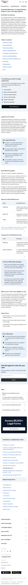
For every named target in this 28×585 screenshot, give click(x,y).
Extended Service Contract (9, 457)
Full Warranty (6, 493)
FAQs (4, 69)
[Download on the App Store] (6, 572)
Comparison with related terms (10, 53)
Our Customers (5, 539)
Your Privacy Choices (5, 581)
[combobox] (14, 375)
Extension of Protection (8, 445)
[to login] (23, 2)
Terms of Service (13, 581)
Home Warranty (7, 501)
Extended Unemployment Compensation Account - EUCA (13, 471)
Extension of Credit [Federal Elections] (12, 452)
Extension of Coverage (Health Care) (12, 454)
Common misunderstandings (10, 56)
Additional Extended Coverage (10, 506)
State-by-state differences (9, 50)
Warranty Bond (6, 509)
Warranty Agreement (8, 504)
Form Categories (6, 523)
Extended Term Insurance (9, 465)
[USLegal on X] (2, 551)
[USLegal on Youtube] (10, 551)
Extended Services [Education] (10, 460)
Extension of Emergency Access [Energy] (13, 463)
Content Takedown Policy (6, 583)
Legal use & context (7, 42)
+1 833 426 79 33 (6, 557)
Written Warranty (7, 487)
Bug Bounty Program (16, 583)
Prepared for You (6, 535)
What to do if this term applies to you (12, 58)
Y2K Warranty (6, 495)
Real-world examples (8, 48)
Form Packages (5, 519)
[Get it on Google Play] (16, 572)
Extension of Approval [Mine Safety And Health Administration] (13, 448)
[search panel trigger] (20, 2)
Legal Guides (5, 531)
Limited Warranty (7, 485)
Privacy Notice (20, 581)
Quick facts (5, 61)
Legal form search (7, 67)
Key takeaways (6, 64)
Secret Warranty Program (9, 498)
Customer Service (6, 527)
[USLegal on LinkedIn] (8, 551)
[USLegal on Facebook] (5, 551)
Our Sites (4, 543)
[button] (26, 2)
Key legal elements (7, 45)
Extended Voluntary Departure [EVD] (12, 475)
